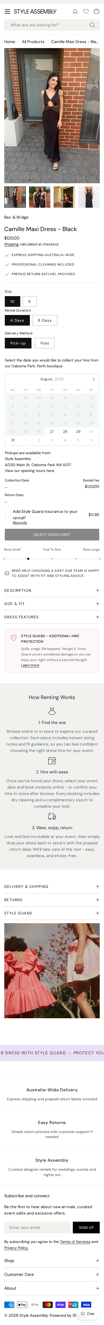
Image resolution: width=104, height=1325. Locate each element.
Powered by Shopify (68, 1315)
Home (9, 41)
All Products (33, 41)
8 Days (45, 320)
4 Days (17, 320)
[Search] (92, 25)
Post (45, 343)
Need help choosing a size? (38, 571)
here (50, 470)
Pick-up (18, 343)
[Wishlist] (86, 11)
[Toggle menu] (7, 11)
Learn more (30, 665)
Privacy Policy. (16, 1247)
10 (12, 301)
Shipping (11, 244)
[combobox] (52, 25)
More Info (20, 523)
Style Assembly (33, 1315)
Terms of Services (75, 1241)
